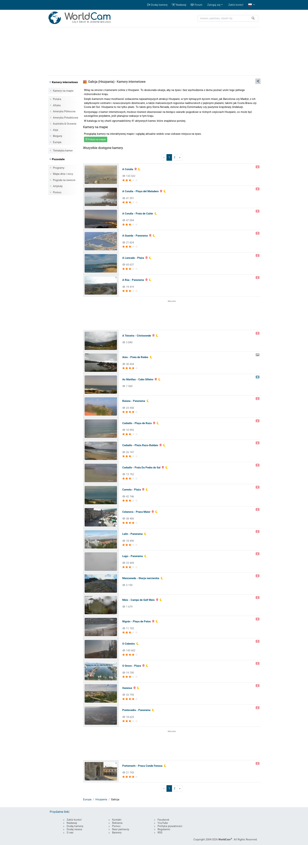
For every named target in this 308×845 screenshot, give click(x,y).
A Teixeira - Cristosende (136, 335)
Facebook (163, 819)
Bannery (117, 832)
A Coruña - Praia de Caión (137, 213)
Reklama (117, 823)
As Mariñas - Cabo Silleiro (137, 379)
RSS (160, 832)
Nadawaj (180, 4)
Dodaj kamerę (159, 4)
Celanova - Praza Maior (136, 511)
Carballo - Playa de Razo (137, 423)
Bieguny (57, 136)
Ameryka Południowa (65, 117)
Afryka (57, 105)
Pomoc (57, 192)
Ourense (127, 688)
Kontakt (116, 819)
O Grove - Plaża (131, 665)
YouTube (163, 823)
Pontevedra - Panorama (136, 710)
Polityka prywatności (170, 826)
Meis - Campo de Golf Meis (138, 600)
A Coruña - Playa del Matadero (140, 191)
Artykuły (58, 186)
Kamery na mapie (63, 90)
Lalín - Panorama (132, 534)
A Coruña (127, 169)
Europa (57, 142)
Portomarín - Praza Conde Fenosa (142, 765)
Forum (198, 4)
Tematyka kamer (63, 150)
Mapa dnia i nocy (63, 173)
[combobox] (228, 18)
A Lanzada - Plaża (133, 257)
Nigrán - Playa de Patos (136, 621)
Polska (57, 99)
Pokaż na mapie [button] (97, 139)
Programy (58, 167)
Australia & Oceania (64, 123)
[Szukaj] (253, 18)
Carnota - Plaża (131, 489)
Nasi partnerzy (120, 829)
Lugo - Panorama (132, 556)
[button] (251, 4)
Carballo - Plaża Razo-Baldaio (140, 445)
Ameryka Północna (64, 111)
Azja (55, 130)
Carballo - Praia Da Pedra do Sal (141, 467)
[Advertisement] (172, 314)
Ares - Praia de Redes (135, 357)
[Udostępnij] (258, 81)
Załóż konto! (235, 4)
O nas (70, 832)
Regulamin (164, 829)
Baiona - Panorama (133, 401)
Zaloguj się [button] (213, 4)
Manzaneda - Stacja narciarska (140, 578)
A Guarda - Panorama (135, 235)
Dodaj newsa (74, 829)
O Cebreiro (128, 643)
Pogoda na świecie (64, 180)
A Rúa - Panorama (133, 280)
